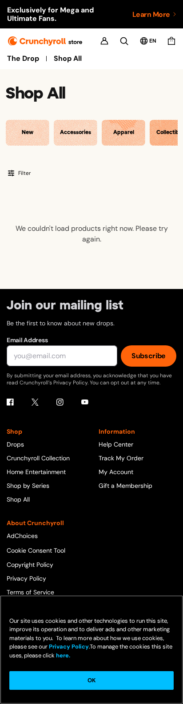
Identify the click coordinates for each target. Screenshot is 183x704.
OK (91, 680)
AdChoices (22, 536)
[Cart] (171, 40)
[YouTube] (84, 402)
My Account (116, 472)
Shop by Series (28, 486)
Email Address (27, 340)
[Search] (124, 41)
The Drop (23, 58)
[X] (35, 402)
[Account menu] (104, 40)
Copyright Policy (30, 565)
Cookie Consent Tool (36, 550)
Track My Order (121, 458)
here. (62, 655)
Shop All (68, 58)
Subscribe (148, 355)
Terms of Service (30, 592)
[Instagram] (60, 402)
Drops (15, 444)
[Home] (45, 41)
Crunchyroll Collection (38, 458)
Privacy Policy (26, 578)
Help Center (116, 444)
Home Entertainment (36, 472)
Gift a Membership (125, 486)
